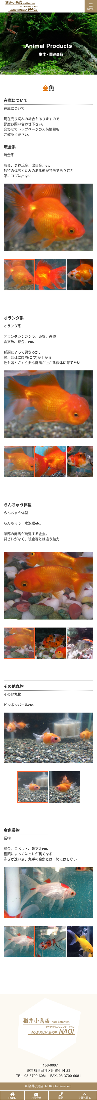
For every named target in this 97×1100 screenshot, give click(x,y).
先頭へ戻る (85, 1097)
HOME (12, 1097)
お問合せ (36, 1097)
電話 (60, 1097)
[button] (8, 217)
